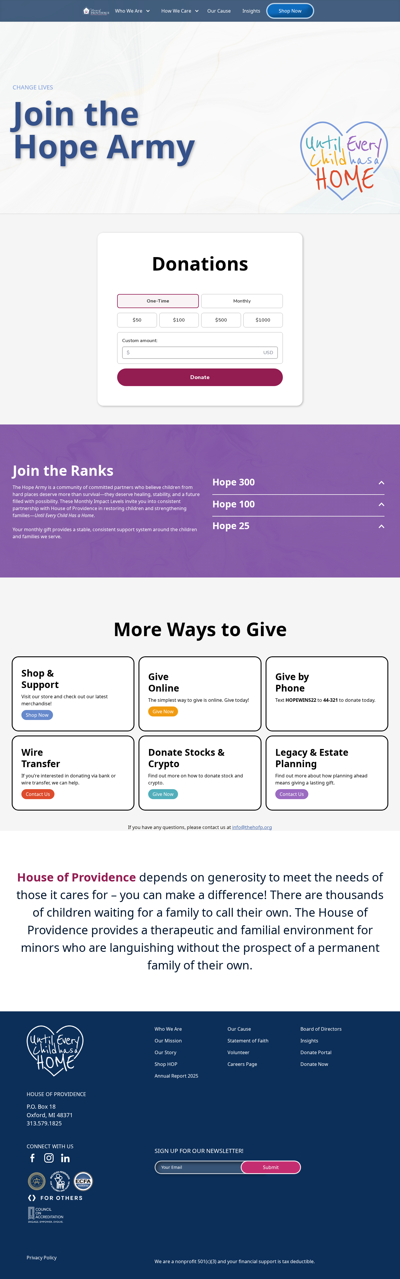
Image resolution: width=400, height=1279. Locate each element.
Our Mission (168, 1040)
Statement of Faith (248, 1040)
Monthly (242, 301)
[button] (131, 10)
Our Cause (219, 11)
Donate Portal (315, 1052)
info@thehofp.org (252, 827)
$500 (221, 320)
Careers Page (242, 1064)
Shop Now (290, 11)
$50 (137, 320)
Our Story (165, 1052)
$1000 (263, 320)
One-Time (158, 301)
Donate (200, 377)
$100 (179, 320)
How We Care (176, 11)
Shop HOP (166, 1064)
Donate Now (314, 1064)
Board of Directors (321, 1029)
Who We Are (128, 11)
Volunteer (238, 1052)
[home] (96, 11)
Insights (251, 11)
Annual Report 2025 (176, 1076)
